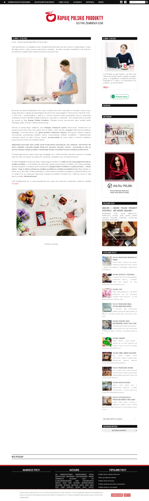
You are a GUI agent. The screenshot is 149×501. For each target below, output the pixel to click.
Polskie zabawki (119, 338)
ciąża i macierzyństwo (81, 476)
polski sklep (70, 487)
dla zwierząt (73, 478)
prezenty (91, 487)
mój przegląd (75, 485)
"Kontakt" (15, 184)
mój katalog (67, 485)
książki (64, 483)
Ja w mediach (77, 2)
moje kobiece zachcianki (88, 483)
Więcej (106, 87)
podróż (62, 487)
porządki (78, 487)
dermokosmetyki (60, 478)
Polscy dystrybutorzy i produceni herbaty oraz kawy (124, 398)
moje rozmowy (59, 485)
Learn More (117, 495)
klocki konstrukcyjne (88, 481)
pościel (84, 487)
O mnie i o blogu (64, 2)
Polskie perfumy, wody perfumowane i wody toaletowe (125, 322)
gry (93, 478)
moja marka (76, 483)
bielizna (91, 474)
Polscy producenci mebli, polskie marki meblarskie (122, 305)
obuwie (91, 485)
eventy (84, 478)
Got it (127, 495)
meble (70, 483)
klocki (77, 481)
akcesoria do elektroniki (66, 474)
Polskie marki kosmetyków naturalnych (111, 484)
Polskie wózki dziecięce (121, 382)
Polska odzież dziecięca (106, 481)
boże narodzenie (71, 476)
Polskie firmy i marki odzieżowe (124, 353)
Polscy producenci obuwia (123, 368)
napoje (87, 485)
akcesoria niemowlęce (81, 474)
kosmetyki (58, 483)
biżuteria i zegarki (60, 476)
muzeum (82, 485)
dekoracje (91, 476)
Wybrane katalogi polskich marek (19, 2)
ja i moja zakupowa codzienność (63, 481)
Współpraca (90, 2)
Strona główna (51, 244)
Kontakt (101, 2)
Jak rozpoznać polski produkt (44, 2)
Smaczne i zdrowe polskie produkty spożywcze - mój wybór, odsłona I (119, 209)
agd (56, 474)
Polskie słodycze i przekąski (123, 274)
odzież (57, 487)
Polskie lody (117, 289)
